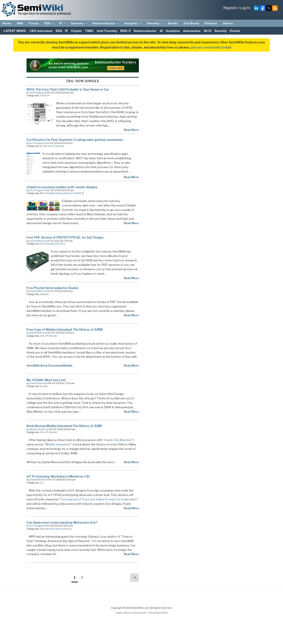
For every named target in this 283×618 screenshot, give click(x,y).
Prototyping (47, 243)
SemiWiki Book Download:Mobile (49, 365)
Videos (228, 23)
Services (77, 23)
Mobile (53, 335)
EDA (47, 23)
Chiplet (76, 31)
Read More (131, 130)
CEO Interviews (41, 31)
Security (153, 23)
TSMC (89, 31)
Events (235, 31)
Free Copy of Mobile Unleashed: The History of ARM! (65, 329)
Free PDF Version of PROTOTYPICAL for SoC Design (65, 237)
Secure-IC (48, 146)
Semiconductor (103, 23)
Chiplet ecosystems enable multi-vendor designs (62, 187)
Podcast (211, 23)
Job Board (191, 23)
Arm (42, 335)
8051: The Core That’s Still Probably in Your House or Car (68, 89)
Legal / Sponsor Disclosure (131, 612)
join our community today (210, 47)
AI (161, 31)
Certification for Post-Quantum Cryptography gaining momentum (75, 140)
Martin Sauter (37, 429)
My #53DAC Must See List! (46, 380)
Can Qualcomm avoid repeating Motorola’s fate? (62, 522)
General (44, 294)
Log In (245, 8)
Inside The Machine (117, 440)
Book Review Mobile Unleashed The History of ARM (64, 426)
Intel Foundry (107, 31)
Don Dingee (36, 92)
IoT (42, 482)
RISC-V (125, 31)
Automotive (192, 31)
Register (230, 8)
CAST (43, 95)
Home (6, 23)
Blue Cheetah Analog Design (56, 193)
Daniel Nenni (37, 240)
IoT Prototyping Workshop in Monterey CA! (58, 476)
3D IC (208, 31)
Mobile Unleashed (58, 444)
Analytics (131, 23)
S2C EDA (60, 243)
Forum (33, 23)
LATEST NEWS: (15, 31)
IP (60, 23)
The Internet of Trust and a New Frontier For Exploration (98, 499)
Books (173, 23)
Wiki (20, 23)
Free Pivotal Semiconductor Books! (52, 288)
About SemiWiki (158, 612)
